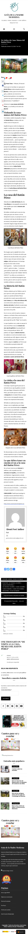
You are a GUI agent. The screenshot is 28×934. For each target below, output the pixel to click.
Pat (20, 46)
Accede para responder (13, 662)
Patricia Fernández (5, 901)
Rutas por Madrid (14, 590)
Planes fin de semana (18, 589)
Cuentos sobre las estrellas (17, 769)
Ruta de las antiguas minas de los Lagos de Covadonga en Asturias (18, 795)
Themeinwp (20, 926)
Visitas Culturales (18, 579)
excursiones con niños (9, 587)
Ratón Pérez (6, 590)
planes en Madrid (7, 589)
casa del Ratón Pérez (8, 585)
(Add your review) (8, 633)
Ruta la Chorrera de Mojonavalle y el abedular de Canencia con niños (19, 782)
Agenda (10, 579)
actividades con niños (15, 583)
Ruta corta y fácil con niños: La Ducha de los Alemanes (18, 807)
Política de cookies (5, 909)
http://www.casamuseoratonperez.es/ (14, 503)
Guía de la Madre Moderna (14, 16)
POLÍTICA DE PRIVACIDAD (7, 914)
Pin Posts (3, 905)
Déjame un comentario (6, 897)
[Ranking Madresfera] (7, 755)
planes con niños (20, 587)
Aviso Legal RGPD (5, 892)
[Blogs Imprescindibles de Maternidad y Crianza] (7, 870)
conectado (16, 672)
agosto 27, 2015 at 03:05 (12, 657)
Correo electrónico (6, 690)
